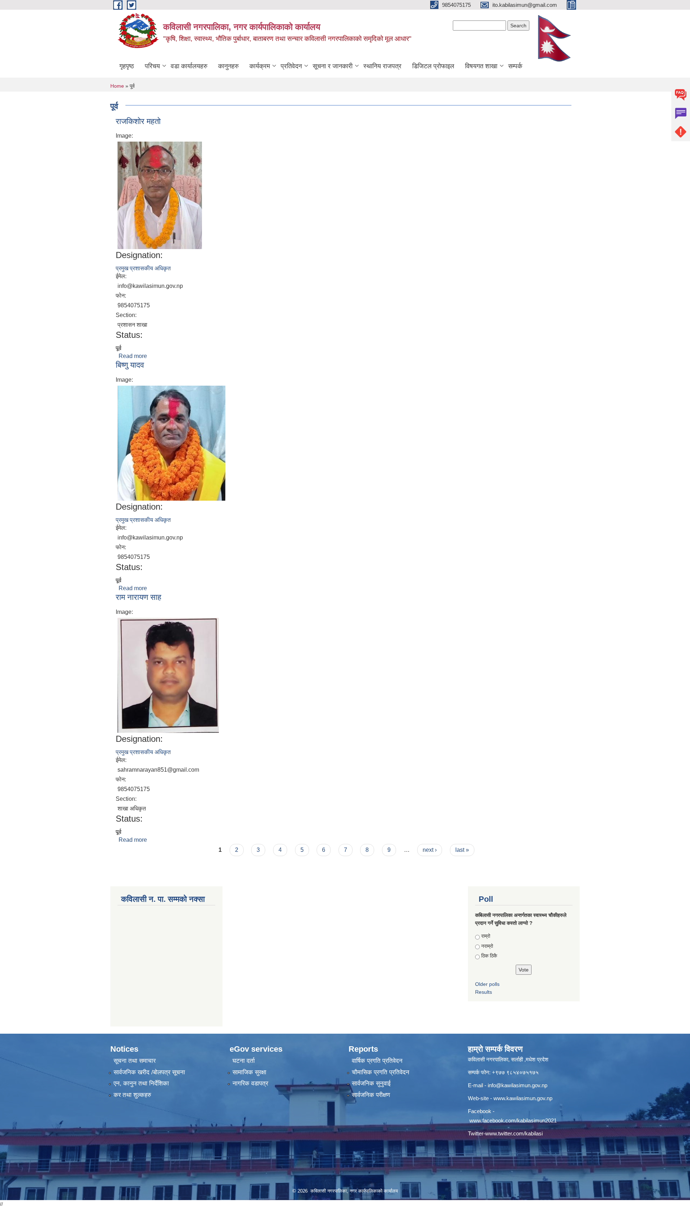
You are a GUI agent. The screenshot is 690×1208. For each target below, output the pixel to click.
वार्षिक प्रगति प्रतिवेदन (377, 1060)
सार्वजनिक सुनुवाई (371, 1083)
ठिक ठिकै (489, 956)
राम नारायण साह (138, 597)
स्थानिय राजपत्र (382, 66)
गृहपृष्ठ (126, 66)
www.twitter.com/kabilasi (514, 1133)
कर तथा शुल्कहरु (132, 1095)
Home (117, 86)
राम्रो (485, 936)
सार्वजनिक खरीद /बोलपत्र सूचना (149, 1072)
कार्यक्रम (259, 66)
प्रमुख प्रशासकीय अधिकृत (143, 268)
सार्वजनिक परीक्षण (371, 1095)
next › (430, 850)
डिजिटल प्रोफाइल (433, 66)
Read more (133, 356)
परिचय (152, 66)
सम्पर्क (515, 66)
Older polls (487, 984)
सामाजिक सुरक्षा (249, 1072)
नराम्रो (487, 946)
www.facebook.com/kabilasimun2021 (513, 1120)
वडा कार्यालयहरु (189, 66)
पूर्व (118, 348)
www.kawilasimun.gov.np (522, 1098)
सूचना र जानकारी (333, 66)
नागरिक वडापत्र (250, 1083)
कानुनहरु (228, 66)
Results (483, 992)
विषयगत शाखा (481, 66)
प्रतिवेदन (291, 66)
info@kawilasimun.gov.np (517, 1085)
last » (462, 850)
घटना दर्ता (244, 1060)
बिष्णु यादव (130, 364)
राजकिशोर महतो (138, 121)
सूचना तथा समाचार (135, 1060)
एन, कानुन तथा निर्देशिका (141, 1083)
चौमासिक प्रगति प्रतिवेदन (380, 1072)
